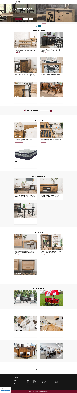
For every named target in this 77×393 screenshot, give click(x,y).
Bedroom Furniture (44, 380)
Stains (45, 2)
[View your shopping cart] (57, 1)
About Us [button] (48, 2)
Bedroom (31, 19)
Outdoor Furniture (44, 384)
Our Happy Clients (56, 381)
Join (51, 110)
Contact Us (53, 2)
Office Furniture (43, 382)
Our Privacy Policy (56, 383)
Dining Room (25, 19)
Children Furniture (44, 383)
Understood (5, 390)
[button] (58, 1)
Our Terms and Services (57, 384)
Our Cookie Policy (56, 382)
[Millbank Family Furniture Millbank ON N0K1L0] (17, 2)
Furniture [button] (40, 2)
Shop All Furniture (18, 19)
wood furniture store (23, 369)
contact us (56, 380)
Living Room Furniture (44, 381)
